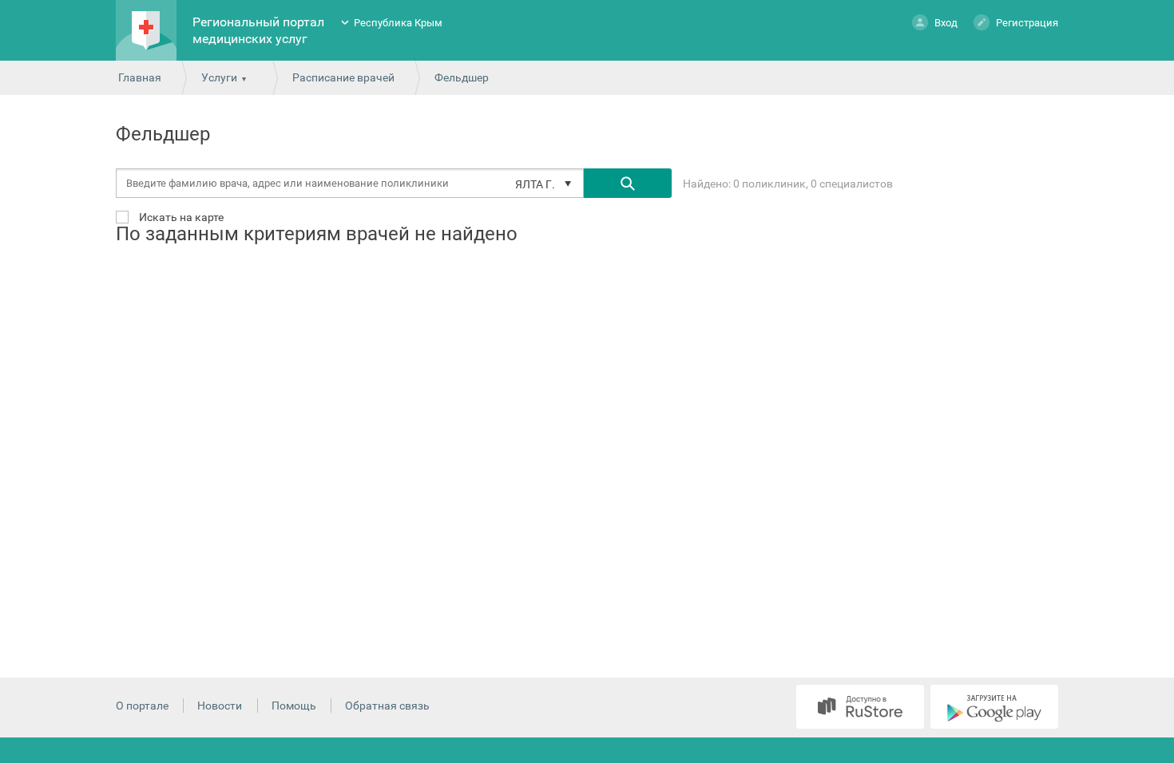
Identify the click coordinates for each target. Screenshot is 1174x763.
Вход (946, 23)
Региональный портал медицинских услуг (258, 30)
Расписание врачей (343, 77)
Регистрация (1027, 23)
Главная (139, 77)
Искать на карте (180, 217)
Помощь (294, 705)
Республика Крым (398, 23)
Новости (219, 705)
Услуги (219, 77)
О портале (142, 705)
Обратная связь (387, 705)
